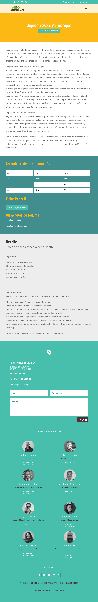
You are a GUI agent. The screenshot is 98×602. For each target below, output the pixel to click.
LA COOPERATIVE (49, 583)
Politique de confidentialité (55, 590)
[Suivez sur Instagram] (15, 2)
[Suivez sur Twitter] (26, 2)
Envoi (84, 419)
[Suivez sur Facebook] (11, 2)
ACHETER (34, 583)
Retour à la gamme (49, 30)
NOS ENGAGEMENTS (68, 583)
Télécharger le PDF (17, 207)
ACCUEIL (24, 583)
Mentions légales (39, 590)
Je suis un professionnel (16, 226)
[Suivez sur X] (58, 575)
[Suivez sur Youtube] (22, 2)
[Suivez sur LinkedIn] (18, 2)
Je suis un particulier (15, 220)
